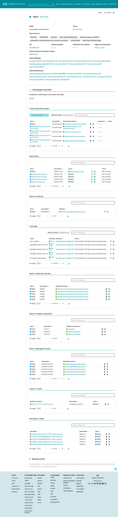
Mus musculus (77, 29)
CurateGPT (54, 499)
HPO (39, 486)
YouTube (79, 489)
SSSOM (52, 488)
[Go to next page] (59, 146)
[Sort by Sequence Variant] (43, 401)
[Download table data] (68, 146)
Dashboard (28, 508)
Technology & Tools (88, 4)
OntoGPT (53, 497)
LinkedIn (79, 486)
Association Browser (28, 512)
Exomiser (53, 480)
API (26, 481)
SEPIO (39, 500)
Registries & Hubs (102, 4)
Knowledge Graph (67, 4)
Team (13, 481)
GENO (39, 497)
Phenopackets (55, 502)
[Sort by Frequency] (106, 121)
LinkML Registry (68, 491)
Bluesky (78, 492)
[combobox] (41, 4)
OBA (39, 492)
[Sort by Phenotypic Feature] (77, 121)
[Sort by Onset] (113, 121)
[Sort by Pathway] (66, 209)
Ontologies (77, 4)
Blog (77, 483)
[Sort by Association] (61, 121)
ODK (51, 494)
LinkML (52, 486)
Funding (14, 492)
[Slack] (92, 483)
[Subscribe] (89, 483)
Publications (16, 489)
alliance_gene (99, 48)
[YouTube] (103, 483)
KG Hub (65, 485)
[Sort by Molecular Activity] (69, 286)
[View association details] (93, 124)
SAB (13, 483)
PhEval (52, 483)
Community (112, 4)
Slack (78, 481)
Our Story (15, 478)
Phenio (40, 489)
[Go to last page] (62, 146)
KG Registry (67, 488)
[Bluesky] (105, 483)
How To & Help (29, 492)
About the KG (29, 503)
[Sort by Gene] (35, 121)
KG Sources (28, 505)
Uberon (40, 481)
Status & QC (29, 489)
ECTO (39, 503)
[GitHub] (98, 483)
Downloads (28, 478)
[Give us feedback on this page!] (115, 469)
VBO (39, 494)
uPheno (40, 483)
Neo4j (27, 483)
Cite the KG (28, 500)
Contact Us (15, 486)
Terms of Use (29, 497)
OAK (51, 491)
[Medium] (95, 483)
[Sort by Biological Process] (76, 361)
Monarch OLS (67, 478)
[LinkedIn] (100, 483)
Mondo (40, 478)
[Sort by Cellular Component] (81, 326)
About (58, 4)
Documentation (30, 494)
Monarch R (28, 486)
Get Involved (80, 478)
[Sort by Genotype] (38, 431)
